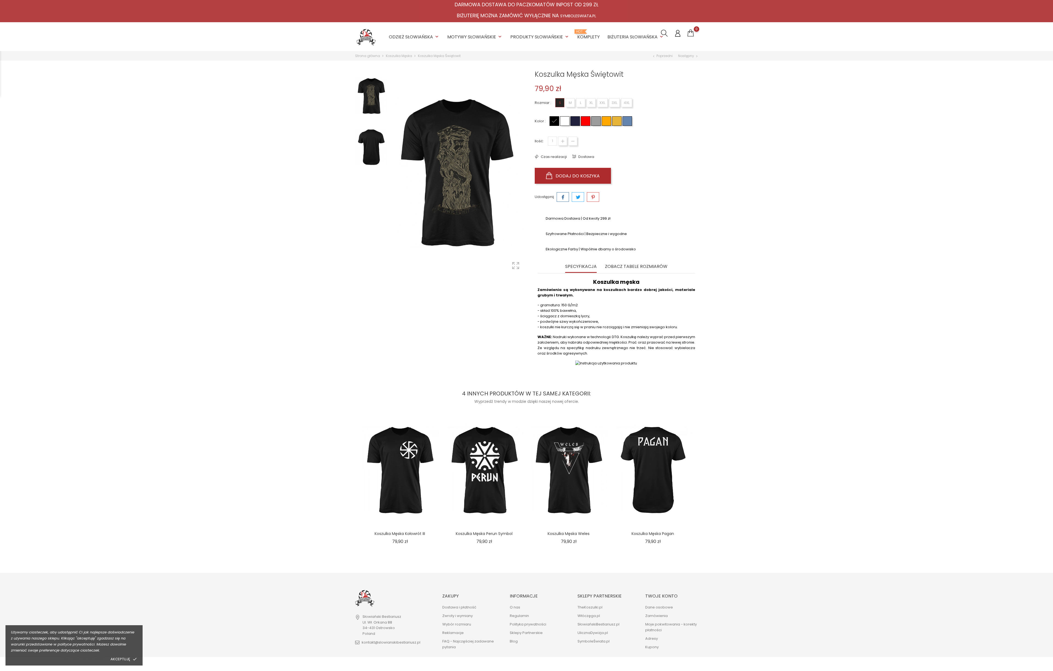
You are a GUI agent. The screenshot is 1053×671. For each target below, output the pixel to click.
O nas (515, 607)
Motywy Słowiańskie (475, 37)
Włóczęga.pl (589, 615)
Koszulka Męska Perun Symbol (484, 533)
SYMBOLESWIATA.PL (578, 16)
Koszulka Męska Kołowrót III (400, 533)
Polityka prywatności (83, 659)
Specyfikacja (581, 267)
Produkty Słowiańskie (540, 37)
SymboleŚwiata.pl (594, 641)
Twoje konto (661, 596)
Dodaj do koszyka (577, 176)
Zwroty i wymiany (457, 615)
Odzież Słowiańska (414, 37)
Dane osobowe (659, 607)
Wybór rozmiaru (456, 624)
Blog (514, 641)
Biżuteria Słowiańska (635, 37)
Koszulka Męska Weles (569, 533)
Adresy (651, 638)
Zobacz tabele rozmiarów (636, 267)
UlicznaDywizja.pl (593, 632)
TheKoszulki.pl (590, 607)
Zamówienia (656, 615)
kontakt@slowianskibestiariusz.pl (391, 642)
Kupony (652, 647)
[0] (690, 33)
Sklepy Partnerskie (526, 632)
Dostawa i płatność (459, 607)
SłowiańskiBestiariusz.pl (598, 624)
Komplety (588, 35)
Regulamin (519, 615)
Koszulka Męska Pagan (653, 533)
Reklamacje (453, 632)
